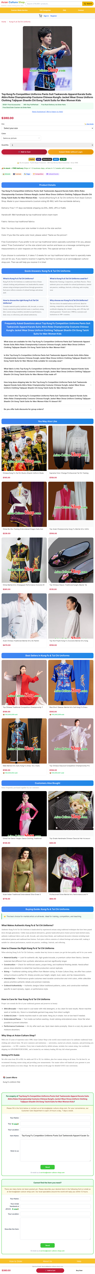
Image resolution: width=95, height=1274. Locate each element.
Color (3, 134)
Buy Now (79, 1270)
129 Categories (45, 10)
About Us (47, 1261)
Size (2, 124)
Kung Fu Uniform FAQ (11, 1082)
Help (79, 1261)
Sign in (46, 16)
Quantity (5, 145)
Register (53, 16)
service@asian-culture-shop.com (52, 1172)
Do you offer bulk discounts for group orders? (47, 409)
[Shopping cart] (40, 16)
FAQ (64, 10)
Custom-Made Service (19, 10)
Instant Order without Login (71, 152)
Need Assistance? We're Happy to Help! (47, 112)
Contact (81, 10)
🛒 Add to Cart (24, 152)
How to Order (15, 1261)
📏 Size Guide (89, 124)
